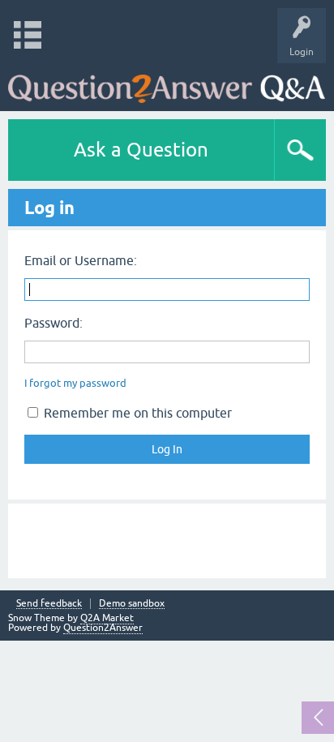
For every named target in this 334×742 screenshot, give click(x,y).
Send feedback (49, 603)
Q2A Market (107, 618)
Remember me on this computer (136, 412)
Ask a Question (141, 150)
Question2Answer (103, 627)
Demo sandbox (132, 603)
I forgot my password (75, 383)
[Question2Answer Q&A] (166, 83)
